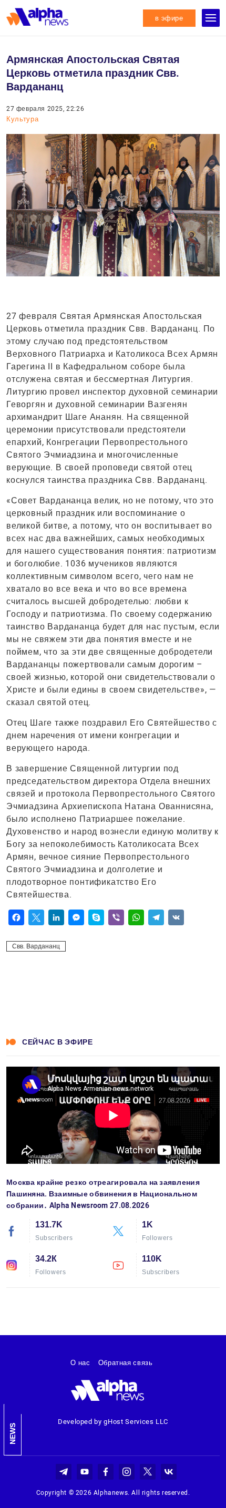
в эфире (169, 18)
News (12, 1433)
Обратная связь (125, 1363)
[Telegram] (156, 917)
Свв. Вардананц (36, 946)
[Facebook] (16, 917)
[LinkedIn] (56, 917)
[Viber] (116, 917)
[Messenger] (76, 917)
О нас (80, 1363)
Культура (22, 119)
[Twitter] (36, 917)
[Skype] (96, 917)
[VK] (176, 917)
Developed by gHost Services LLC (113, 1422)
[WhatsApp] (136, 917)
